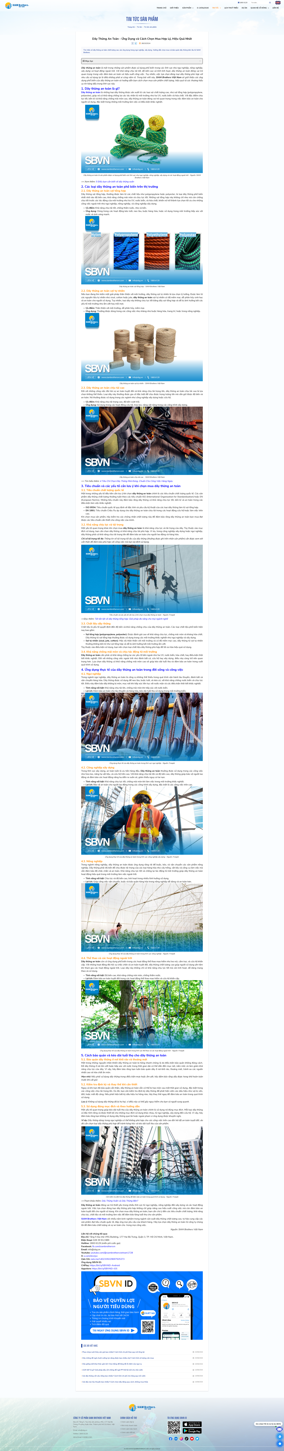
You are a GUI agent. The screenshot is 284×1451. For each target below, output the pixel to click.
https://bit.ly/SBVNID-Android (105, 1265)
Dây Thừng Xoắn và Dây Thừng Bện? (120, 1200)
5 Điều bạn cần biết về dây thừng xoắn (115, 181)
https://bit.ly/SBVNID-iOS (104, 1268)
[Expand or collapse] (200, 61)
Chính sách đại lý (127, 1422)
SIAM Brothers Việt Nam (94, 1218)
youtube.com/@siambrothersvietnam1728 (112, 1252)
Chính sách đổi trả (128, 1432)
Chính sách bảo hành (129, 1429)
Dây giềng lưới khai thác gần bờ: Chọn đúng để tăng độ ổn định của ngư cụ (112, 1364)
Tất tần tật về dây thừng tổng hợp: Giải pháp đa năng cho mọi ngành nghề (131, 618)
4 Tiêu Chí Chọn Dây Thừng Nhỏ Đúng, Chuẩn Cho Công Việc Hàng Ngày (136, 481)
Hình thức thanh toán (129, 1425)
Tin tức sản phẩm (150, 27)
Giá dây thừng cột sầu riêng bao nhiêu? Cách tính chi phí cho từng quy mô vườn (113, 1376)
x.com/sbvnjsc (91, 1255)
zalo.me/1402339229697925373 (107, 1259)
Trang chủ (131, 27)
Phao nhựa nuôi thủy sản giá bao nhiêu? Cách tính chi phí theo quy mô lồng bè (113, 1352)
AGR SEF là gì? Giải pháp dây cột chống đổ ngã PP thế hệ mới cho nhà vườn (112, 1370)
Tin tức (139, 27)
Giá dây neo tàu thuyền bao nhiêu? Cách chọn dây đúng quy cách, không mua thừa (115, 1382)
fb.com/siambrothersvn (103, 1246)
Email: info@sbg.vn (80, 1430)
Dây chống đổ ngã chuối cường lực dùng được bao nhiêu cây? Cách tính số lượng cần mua (118, 1358)
